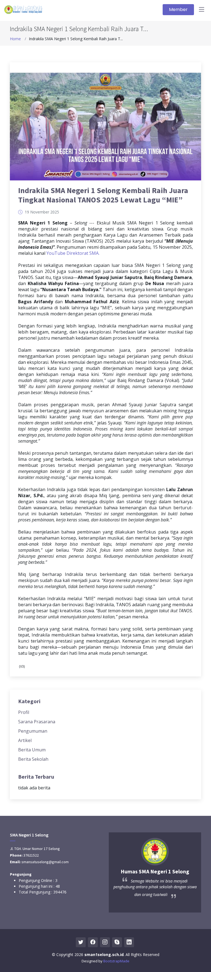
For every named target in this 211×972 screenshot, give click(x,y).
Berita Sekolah (33, 759)
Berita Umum (32, 750)
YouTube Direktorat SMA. (72, 253)
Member (178, 9)
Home (15, 38)
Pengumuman (32, 731)
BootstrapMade (116, 961)
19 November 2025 (42, 212)
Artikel (25, 740)
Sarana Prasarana (36, 722)
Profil (23, 712)
